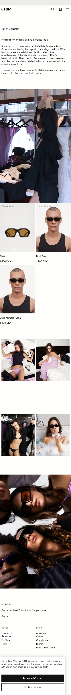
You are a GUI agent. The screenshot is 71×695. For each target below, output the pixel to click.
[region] (32, 676)
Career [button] (40, 636)
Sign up (5, 616)
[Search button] (52, 9)
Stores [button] (39, 644)
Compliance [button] (42, 640)
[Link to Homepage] (6, 9)
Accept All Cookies (33, 678)
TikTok (4, 644)
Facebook (6, 636)
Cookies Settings (32, 687)
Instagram (6, 633)
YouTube (5, 640)
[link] (17, 233)
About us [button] (41, 633)
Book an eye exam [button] (45, 647)
